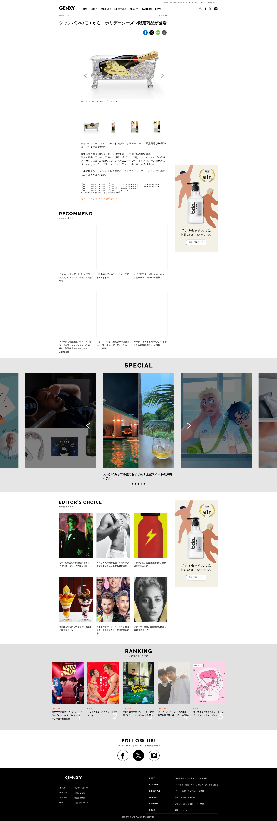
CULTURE (106, 9)
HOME (84, 9)
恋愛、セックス (168, 810)
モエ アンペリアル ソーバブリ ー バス (99, 101)
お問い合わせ (72, 793)
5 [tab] (144, 484)
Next (189, 426)
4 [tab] (141, 484)
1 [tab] (132, 484)
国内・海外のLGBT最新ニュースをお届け (179, 778)
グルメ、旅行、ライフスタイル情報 (176, 791)
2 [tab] (135, 484)
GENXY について (73, 788)
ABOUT (203, 2)
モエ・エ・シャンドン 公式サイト (99, 198)
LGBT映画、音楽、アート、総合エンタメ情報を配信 (183, 785)
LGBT (94, 9)
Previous (88, 426)
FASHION (147, 9)
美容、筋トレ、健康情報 (172, 797)
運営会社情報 (72, 798)
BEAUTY (134, 9)
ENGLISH (211, 2)
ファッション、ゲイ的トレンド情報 (176, 804)
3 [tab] (138, 484)
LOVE (158, 9)
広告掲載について (73, 803)
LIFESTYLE (120, 9)
